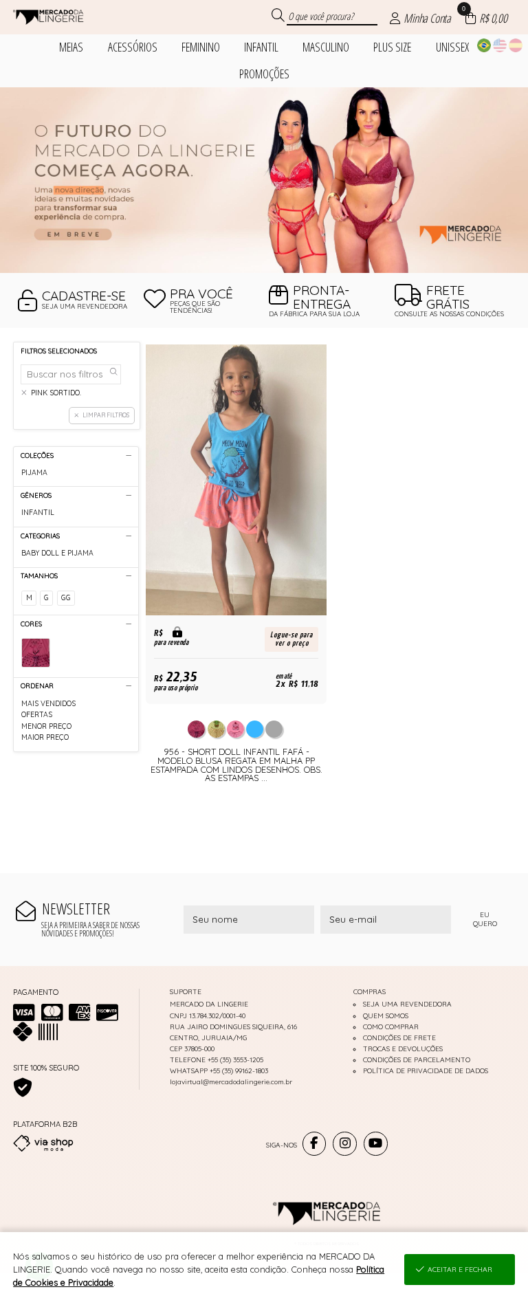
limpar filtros (105, 415)
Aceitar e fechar (460, 1269)
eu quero (485, 919)
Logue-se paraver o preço (291, 639)
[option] (264, 180)
